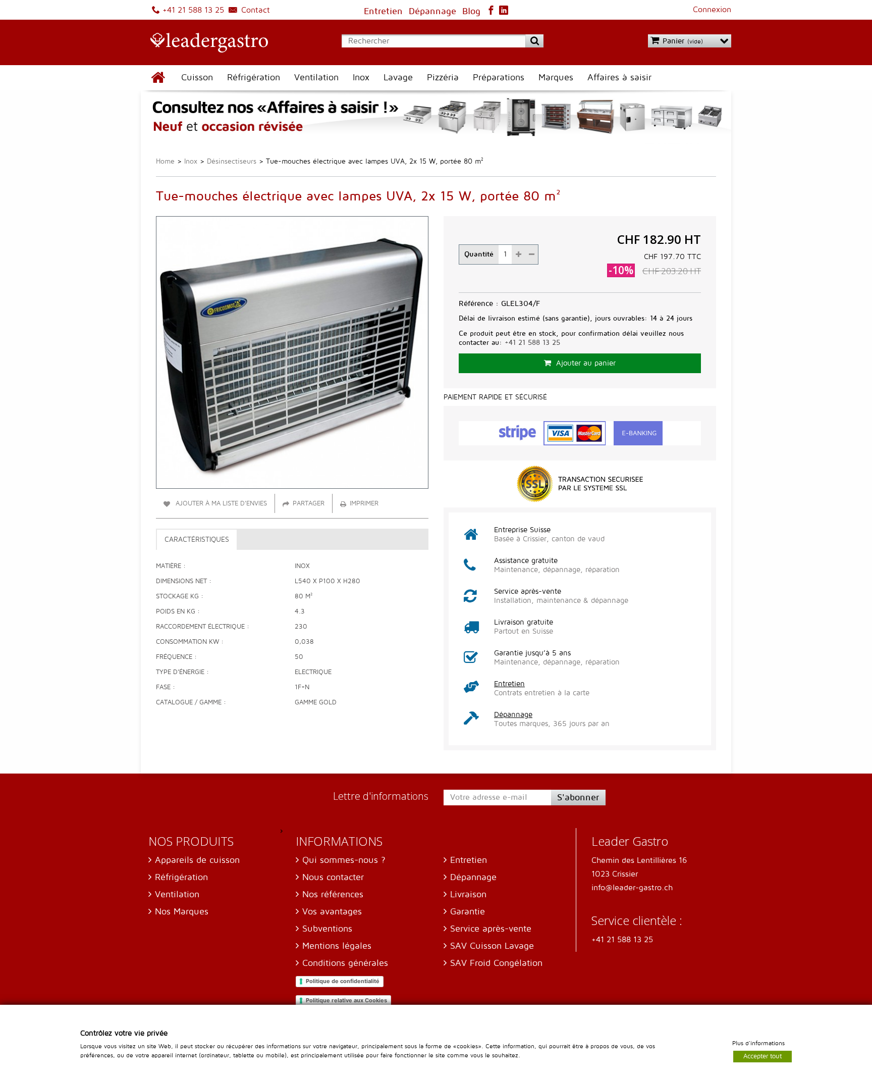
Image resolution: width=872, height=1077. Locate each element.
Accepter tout (762, 1055)
